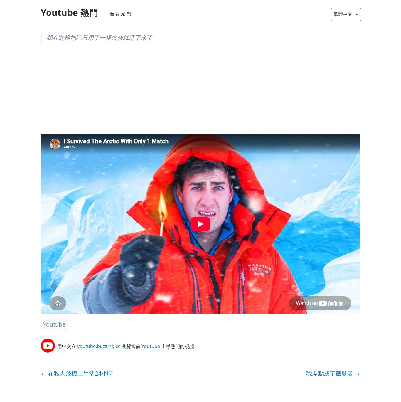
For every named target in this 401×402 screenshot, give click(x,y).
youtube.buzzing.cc (98, 346)
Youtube (54, 324)
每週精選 (121, 14)
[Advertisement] (200, 93)
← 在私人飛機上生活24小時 (77, 373)
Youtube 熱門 (69, 12)
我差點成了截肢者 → (333, 373)
